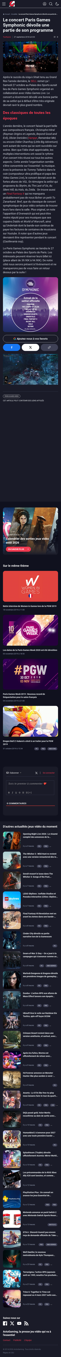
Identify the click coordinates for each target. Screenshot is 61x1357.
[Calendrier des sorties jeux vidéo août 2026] (30, 531)
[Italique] (12, 792)
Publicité (17, 1340)
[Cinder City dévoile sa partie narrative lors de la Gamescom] (12, 939)
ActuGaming (12, 4)
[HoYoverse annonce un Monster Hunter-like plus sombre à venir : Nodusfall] (12, 1079)
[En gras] (9, 792)
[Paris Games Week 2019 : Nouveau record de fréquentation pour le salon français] (30, 674)
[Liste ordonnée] (23, 792)
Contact (6, 1340)
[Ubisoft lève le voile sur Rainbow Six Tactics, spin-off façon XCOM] (12, 1019)
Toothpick (7, 37)
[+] (30, 792)
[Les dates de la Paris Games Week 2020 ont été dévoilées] (30, 630)
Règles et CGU (8, 1353)
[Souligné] (16, 792)
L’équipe (28, 1340)
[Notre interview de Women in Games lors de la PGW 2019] (30, 586)
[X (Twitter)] (12, 1323)
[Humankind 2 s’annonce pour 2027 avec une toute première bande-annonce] (12, 1138)
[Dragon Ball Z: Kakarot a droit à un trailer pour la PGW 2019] (30, 721)
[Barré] (19, 792)
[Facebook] (5, 1323)
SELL (34, 81)
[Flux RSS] (26, 1323)
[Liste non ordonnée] (26, 792)
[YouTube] (19, 1323)
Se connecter (48, 773)
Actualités (14, 14)
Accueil (7, 14)
